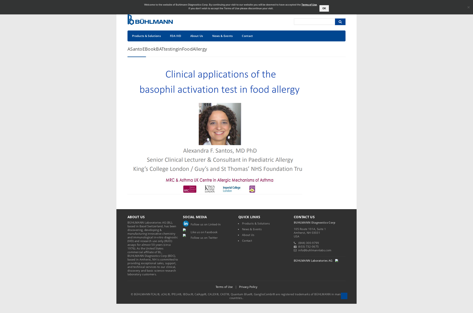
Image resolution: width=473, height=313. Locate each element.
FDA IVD (175, 36)
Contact (247, 36)
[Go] (340, 21)
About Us (196, 36)
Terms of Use (224, 287)
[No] (468, 7)
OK (324, 8)
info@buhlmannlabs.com (314, 250)
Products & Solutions (146, 36)
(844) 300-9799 (308, 243)
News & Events (222, 36)
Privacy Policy (248, 287)
